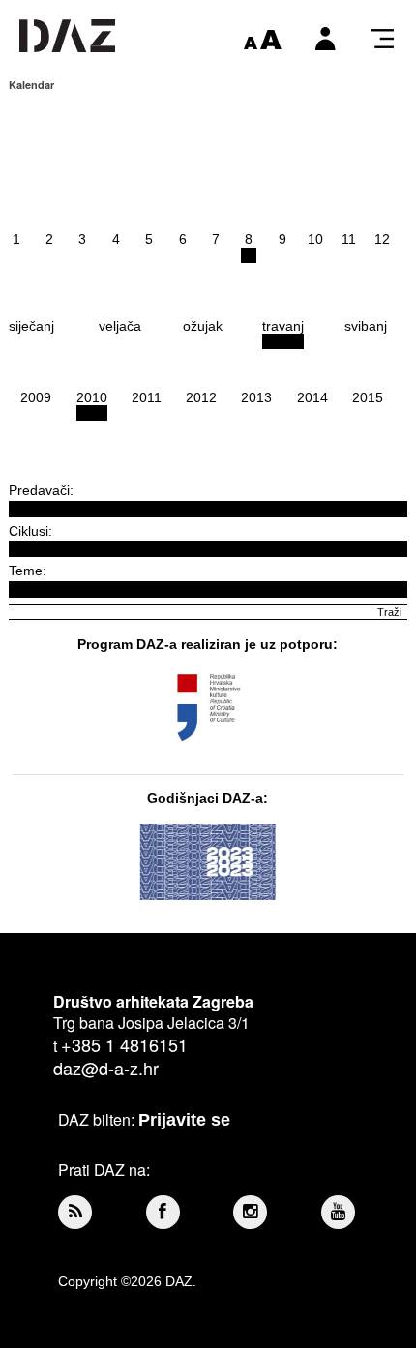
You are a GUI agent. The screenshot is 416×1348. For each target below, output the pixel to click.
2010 (91, 397)
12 (382, 239)
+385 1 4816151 (124, 1044)
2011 (147, 397)
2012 (201, 397)
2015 (367, 397)
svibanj (365, 326)
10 (315, 239)
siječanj (31, 326)
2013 (256, 397)
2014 (312, 397)
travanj (283, 326)
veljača (120, 326)
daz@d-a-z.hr (106, 1067)
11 (349, 239)
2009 (35, 397)
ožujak (203, 326)
